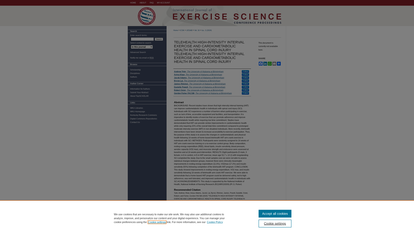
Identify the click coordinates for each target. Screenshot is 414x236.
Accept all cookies (275, 213)
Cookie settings (157, 222)
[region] (207, 218)
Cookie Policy (215, 222)
